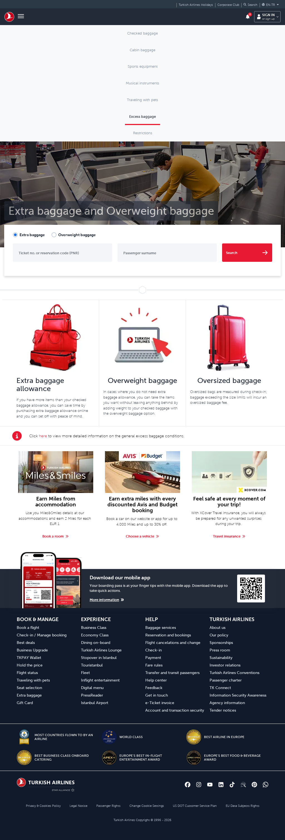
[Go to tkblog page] (243, 784)
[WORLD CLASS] (109, 736)
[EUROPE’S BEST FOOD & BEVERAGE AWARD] (193, 757)
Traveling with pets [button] (142, 100)
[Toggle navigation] (21, 17)
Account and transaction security (174, 710)
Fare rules (154, 665)
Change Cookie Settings (146, 806)
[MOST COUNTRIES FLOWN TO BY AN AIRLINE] (24, 736)
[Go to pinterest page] (254, 784)
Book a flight (28, 627)
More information (104, 600)
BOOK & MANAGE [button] (37, 619)
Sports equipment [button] (143, 66)
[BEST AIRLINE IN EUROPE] (193, 736)
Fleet (85, 672)
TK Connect (220, 687)
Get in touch (156, 695)
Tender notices (223, 710)
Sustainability (221, 657)
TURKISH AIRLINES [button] (232, 619)
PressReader (92, 695)
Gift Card (25, 702)
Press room (220, 650)
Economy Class (95, 635)
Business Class (93, 627)
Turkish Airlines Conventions (234, 672)
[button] (250, 5)
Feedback (153, 687)
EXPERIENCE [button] (96, 619)
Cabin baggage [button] (142, 50)
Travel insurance (226, 536)
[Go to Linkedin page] (221, 784)
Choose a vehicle (140, 536)
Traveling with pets (33, 680)
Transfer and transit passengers (172, 672)
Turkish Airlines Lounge (101, 650)
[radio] (29, 235)
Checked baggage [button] (142, 33)
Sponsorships (221, 642)
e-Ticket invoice (159, 702)
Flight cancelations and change (172, 642)
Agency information (227, 702)
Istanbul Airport (94, 702)
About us (217, 627)
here (43, 436)
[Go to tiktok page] (232, 784)
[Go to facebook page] (187, 784)
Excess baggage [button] (142, 116)
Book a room (53, 536)
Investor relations (225, 665)
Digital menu (92, 687)
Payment (153, 657)
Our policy (219, 635)
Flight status (27, 672)
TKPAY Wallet (29, 657)
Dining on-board (95, 642)
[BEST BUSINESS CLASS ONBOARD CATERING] (24, 757)
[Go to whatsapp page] (265, 784)
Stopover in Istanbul (99, 657)
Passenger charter (226, 680)
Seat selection (29, 687)
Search (231, 253)
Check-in (153, 650)
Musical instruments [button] (142, 83)
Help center (156, 680)
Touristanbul (92, 665)
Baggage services (160, 627)
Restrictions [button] (142, 133)
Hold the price (30, 665)
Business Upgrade (32, 650)
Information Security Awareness (238, 695)
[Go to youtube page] (210, 784)
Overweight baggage (77, 235)
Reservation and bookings (168, 635)
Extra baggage (32, 235)
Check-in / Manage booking (42, 635)
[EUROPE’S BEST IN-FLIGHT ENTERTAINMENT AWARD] (109, 757)
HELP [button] (151, 619)
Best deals (26, 642)
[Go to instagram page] (199, 784)
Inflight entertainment (100, 680)
